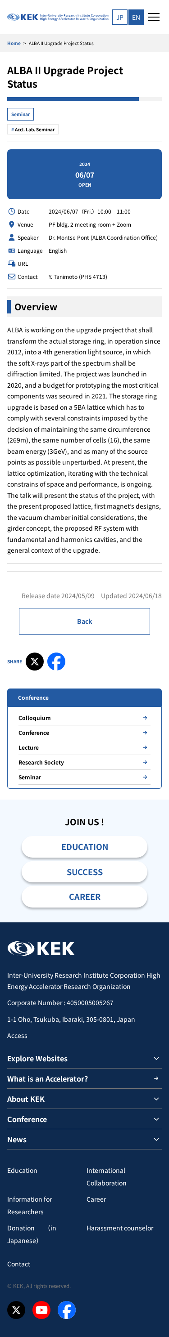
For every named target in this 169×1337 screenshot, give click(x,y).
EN (136, 17)
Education (22, 1170)
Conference (33, 732)
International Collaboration (107, 1176)
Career (96, 1198)
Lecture (28, 747)
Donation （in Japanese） (31, 1234)
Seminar (20, 114)
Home (14, 43)
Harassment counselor (120, 1227)
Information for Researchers (29, 1205)
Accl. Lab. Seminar (35, 129)
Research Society (41, 762)
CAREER (84, 896)
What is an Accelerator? (47, 1078)
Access (17, 1035)
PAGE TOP (152, 922)
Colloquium (34, 717)
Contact (18, 1263)
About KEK (26, 1098)
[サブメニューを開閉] (156, 1058)
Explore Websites (37, 1058)
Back (84, 621)
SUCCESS (85, 871)
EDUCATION (84, 846)
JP (119, 17)
